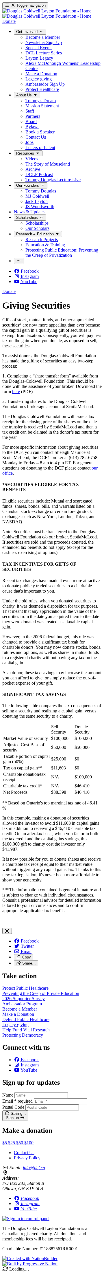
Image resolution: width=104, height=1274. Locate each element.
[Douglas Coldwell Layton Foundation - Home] (46, 13)
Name (7, 1094)
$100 (29, 1142)
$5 (5, 1142)
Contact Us (24, 1152)
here (16, 391)
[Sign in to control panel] (25, 1218)
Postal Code (13, 1107)
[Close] (7, 931)
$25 (12, 1142)
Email (17, 1101)
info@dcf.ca (34, 1167)
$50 (20, 1142)
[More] (18, 261)
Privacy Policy (27, 1157)
